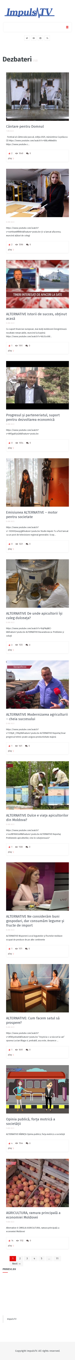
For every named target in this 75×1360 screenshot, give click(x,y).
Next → (16, 1263)
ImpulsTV (11, 1319)
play (10, 158)
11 (57, 1258)
